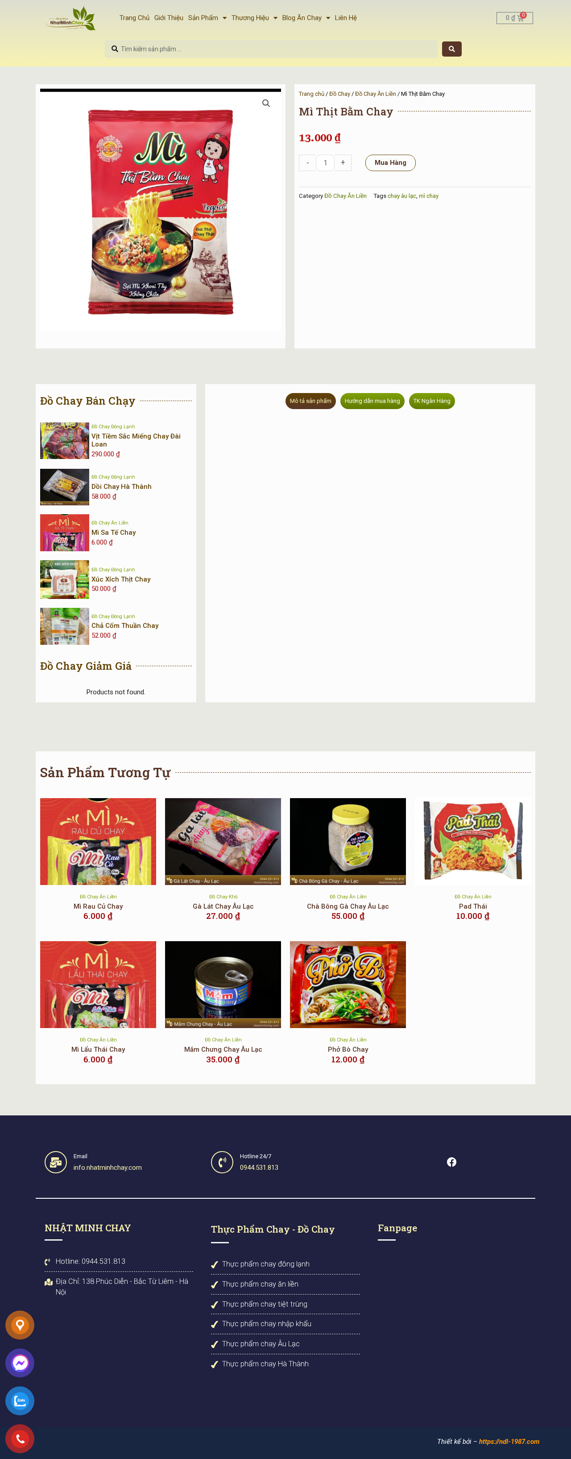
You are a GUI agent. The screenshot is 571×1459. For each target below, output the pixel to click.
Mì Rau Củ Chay (98, 906)
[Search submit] (452, 49)
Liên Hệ (346, 18)
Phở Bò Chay (348, 1049)
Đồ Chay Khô (223, 897)
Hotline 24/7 (255, 1156)
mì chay (429, 195)
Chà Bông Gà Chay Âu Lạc (348, 906)
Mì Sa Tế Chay (113, 533)
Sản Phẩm (203, 18)
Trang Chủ (134, 18)
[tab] (311, 401)
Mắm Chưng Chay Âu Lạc (223, 1049)
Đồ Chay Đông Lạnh (113, 427)
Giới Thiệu (168, 18)
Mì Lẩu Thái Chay (98, 1049)
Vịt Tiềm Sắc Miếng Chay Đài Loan (136, 440)
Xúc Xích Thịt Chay (120, 579)
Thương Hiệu (250, 18)
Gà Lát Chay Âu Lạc (223, 906)
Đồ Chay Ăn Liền (375, 93)
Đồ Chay (339, 93)
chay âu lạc (402, 195)
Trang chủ (311, 93)
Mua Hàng (390, 163)
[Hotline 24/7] (222, 1162)
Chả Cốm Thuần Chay (124, 626)
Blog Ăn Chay (302, 18)
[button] (266, 103)
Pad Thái (473, 906)
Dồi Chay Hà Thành (121, 487)
